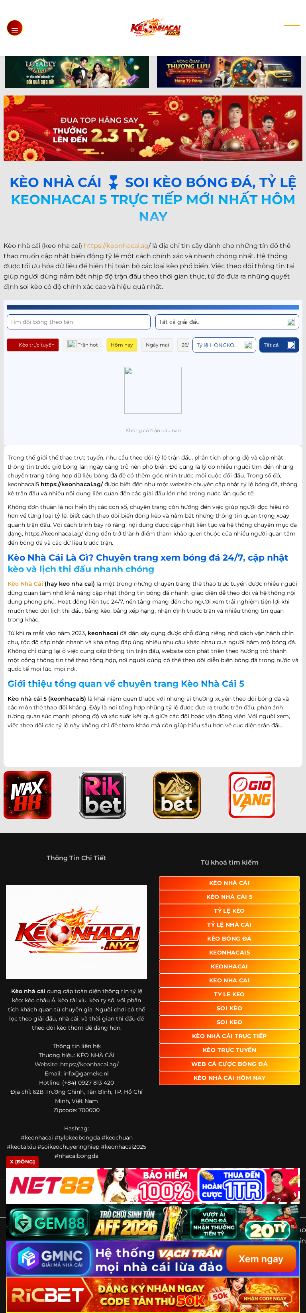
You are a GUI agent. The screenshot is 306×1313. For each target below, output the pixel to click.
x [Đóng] (22, 1162)
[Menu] (15, 28)
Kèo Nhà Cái (25, 583)
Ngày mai (157, 345)
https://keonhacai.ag (116, 245)
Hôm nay (122, 345)
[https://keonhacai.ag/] (155, 28)
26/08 (188, 345)
